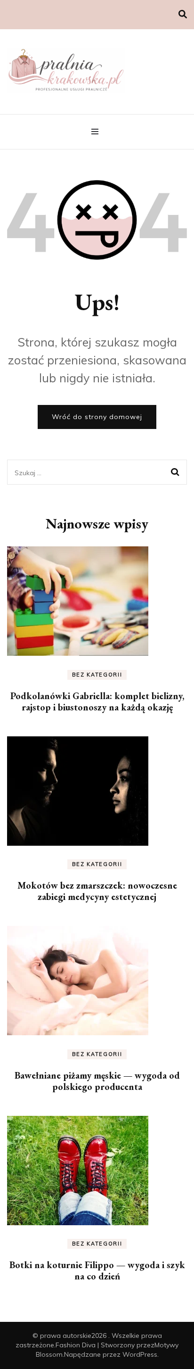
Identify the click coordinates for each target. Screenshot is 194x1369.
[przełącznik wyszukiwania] (182, 14)
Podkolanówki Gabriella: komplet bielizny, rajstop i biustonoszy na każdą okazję (97, 701)
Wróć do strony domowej (97, 416)
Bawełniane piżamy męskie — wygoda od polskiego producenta (97, 1081)
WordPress (139, 1354)
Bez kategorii (97, 674)
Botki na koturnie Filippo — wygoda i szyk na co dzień (97, 1270)
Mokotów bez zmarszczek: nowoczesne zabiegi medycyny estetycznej (97, 891)
